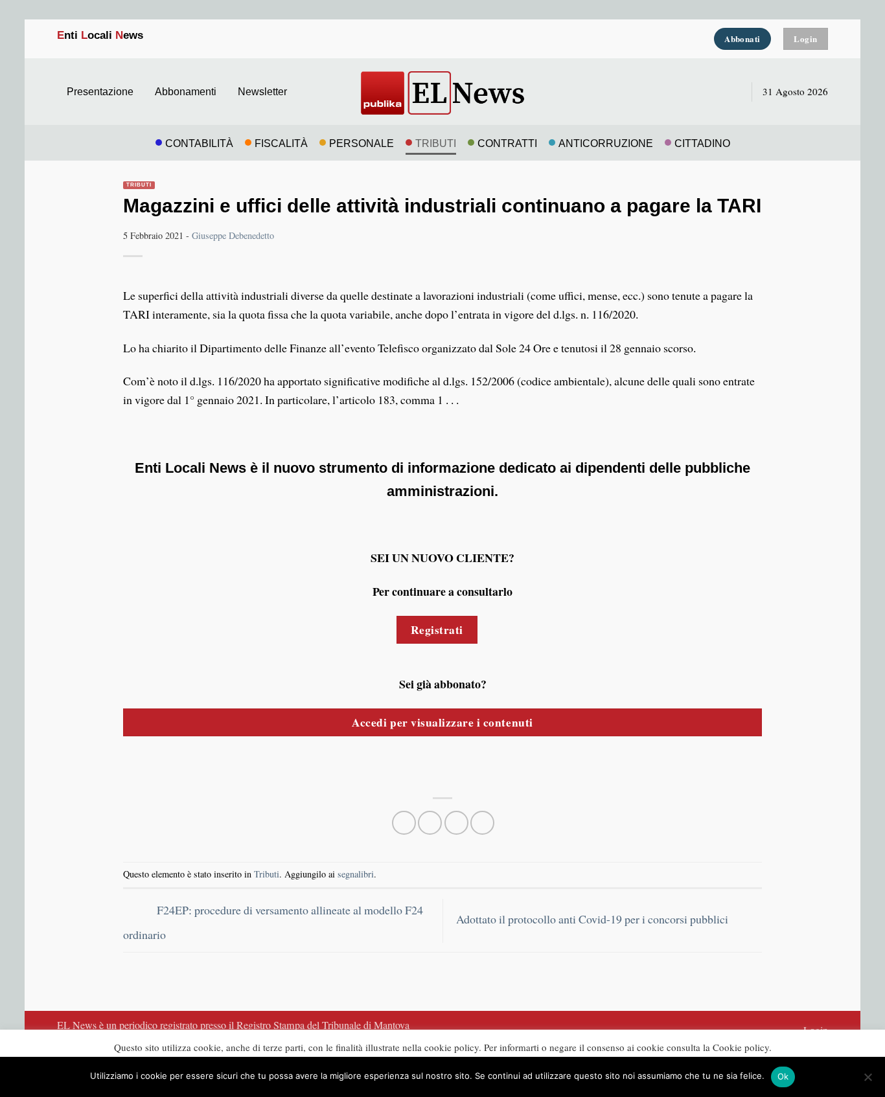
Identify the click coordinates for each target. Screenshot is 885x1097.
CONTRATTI (507, 143)
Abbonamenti (185, 91)
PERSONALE (361, 143)
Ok (783, 1076)
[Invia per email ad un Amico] (456, 823)
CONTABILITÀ (199, 143)
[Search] (729, 92)
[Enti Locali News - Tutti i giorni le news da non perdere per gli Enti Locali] (442, 91)
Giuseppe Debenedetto (233, 235)
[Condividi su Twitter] (430, 823)
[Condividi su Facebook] (404, 823)
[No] (867, 1080)
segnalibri (356, 874)
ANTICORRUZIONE (605, 143)
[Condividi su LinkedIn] (482, 823)
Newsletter (262, 91)
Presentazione (100, 91)
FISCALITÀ (281, 143)
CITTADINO (702, 143)
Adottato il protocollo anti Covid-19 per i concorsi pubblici (593, 919)
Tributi (139, 185)
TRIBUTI (435, 143)
